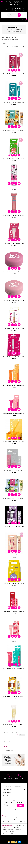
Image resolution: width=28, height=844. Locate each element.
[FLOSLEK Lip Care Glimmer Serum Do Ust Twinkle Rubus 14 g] (14, 231)
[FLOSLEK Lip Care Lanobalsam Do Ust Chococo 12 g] (14, 90)
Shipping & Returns (8, 833)
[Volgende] (23, 735)
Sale (22, 821)
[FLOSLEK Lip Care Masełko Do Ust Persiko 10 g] (14, 146)
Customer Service (8, 829)
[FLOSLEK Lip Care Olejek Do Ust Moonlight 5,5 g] (14, 345)
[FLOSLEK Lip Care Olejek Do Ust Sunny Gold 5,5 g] (14, 316)
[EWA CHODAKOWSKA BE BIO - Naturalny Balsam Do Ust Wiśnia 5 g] (14, 599)
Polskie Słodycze (8, 821)
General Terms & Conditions (11, 827)
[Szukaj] (19, 15)
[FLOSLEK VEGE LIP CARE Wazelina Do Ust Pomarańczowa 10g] (14, 118)
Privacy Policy (19, 829)
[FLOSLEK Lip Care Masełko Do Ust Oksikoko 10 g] (14, 260)
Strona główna (9, 29)
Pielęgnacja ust (16, 31)
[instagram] (15, 810)
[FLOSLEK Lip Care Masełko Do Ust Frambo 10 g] (14, 288)
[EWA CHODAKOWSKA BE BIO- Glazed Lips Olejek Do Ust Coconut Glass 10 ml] (14, 656)
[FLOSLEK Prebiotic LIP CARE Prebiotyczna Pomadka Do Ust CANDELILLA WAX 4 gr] (14, 458)
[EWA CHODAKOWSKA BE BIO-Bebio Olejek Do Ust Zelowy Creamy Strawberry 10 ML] (14, 628)
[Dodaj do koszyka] (9, 70)
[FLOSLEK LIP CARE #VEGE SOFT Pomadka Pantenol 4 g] (14, 175)
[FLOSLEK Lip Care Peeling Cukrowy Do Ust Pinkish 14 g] (14, 203)
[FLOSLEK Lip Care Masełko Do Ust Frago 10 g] (14, 571)
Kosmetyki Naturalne (16, 817)
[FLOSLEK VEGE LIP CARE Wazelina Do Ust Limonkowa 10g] (14, 486)
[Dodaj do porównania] (15, 70)
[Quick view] (19, 70)
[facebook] (13, 810)
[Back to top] (24, 840)
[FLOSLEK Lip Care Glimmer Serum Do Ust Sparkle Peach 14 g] (14, 543)
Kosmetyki (18, 29)
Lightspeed (18, 839)
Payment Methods (8, 831)
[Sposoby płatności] (8, 842)
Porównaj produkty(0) (9, 37)
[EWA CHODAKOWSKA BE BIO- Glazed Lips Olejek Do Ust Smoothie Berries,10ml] (14, 401)
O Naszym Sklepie (19, 825)
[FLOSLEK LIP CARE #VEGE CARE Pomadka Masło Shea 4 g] (14, 514)
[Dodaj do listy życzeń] (12, 70)
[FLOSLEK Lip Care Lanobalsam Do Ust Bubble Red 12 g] (14, 61)
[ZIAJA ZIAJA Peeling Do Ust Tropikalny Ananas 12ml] (14, 712)
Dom (12, 819)
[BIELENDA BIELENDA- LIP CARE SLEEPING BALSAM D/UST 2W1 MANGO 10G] (14, 429)
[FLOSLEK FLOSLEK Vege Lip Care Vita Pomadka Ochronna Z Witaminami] (14, 684)
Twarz (8, 31)
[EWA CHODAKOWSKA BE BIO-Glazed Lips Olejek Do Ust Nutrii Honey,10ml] (14, 373)
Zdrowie (12, 815)
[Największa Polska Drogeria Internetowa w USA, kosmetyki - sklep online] (14, 9)
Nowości (17, 821)
